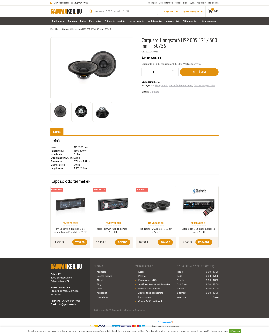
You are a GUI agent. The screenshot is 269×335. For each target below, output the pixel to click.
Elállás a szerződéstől (149, 288)
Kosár (141, 271)
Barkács (72, 21)
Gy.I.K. (192, 3)
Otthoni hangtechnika (204, 85)
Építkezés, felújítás (115, 21)
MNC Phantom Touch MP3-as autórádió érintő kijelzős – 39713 (70, 230)
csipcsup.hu (171, 11)
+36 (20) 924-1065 (78, 3)
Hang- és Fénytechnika (180, 85)
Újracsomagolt (209, 21)
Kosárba (199, 72)
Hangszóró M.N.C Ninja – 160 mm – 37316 (156, 230)
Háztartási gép (136, 21)
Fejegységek (70, 223)
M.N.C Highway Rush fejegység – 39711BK (113, 230)
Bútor (83, 21)
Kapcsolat (201, 3)
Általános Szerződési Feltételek (154, 284)
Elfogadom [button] (235, 331)
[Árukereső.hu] (165, 323)
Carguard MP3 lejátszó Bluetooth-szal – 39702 (199, 230)
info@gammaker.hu (67, 304)
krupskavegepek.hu (191, 11)
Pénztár (142, 276)
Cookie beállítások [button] (219, 331)
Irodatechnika (155, 21)
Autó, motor (58, 21)
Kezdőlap (152, 3)
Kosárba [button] (203, 242)
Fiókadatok (213, 3)
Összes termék (166, 3)
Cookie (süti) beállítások (150, 301)
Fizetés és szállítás (147, 280)
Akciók (178, 3)
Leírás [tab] (57, 131)
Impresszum (144, 297)
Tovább (80, 242)
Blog (185, 3)
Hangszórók (161, 85)
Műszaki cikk (172, 21)
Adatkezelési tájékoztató (150, 292)
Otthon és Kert (190, 21)
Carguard (154, 91)
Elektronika (95, 21)
